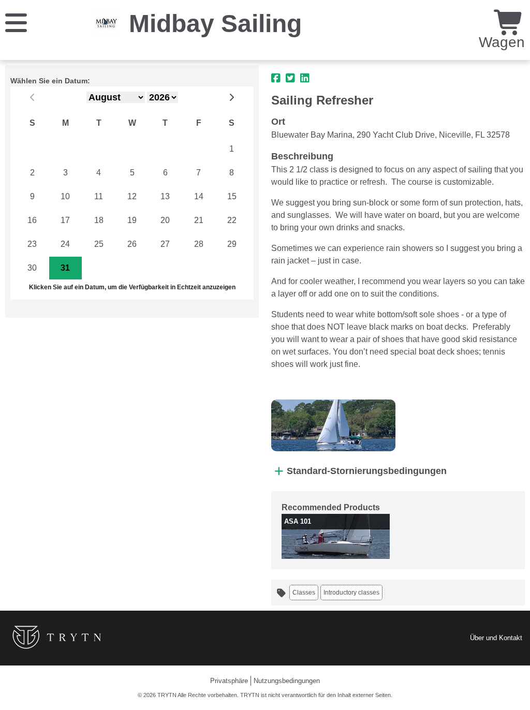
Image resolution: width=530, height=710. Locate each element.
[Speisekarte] (16, 22)
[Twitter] (290, 78)
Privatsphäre (229, 681)
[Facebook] (276, 78)
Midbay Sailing (215, 23)
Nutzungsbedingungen (287, 681)
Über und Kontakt (496, 638)
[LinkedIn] (305, 78)
